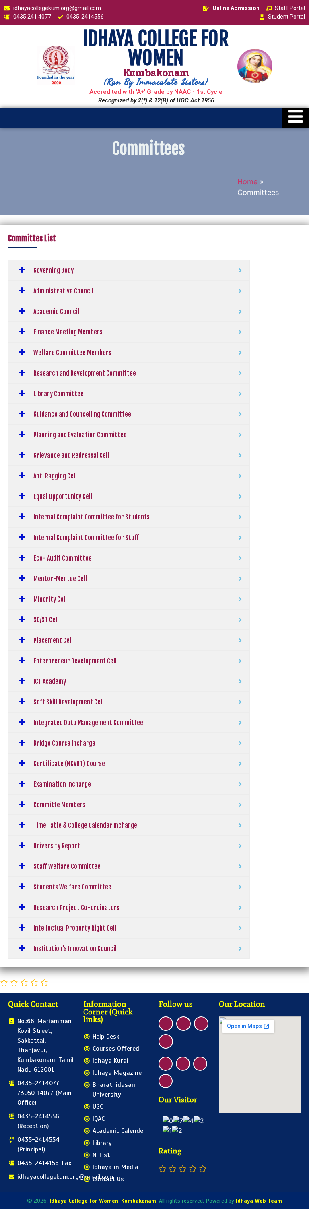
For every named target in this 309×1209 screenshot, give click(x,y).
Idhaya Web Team (259, 1200)
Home (247, 181)
